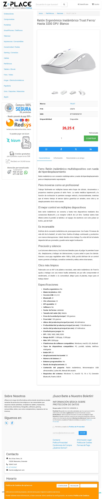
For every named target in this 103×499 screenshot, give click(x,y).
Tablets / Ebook (10, 69)
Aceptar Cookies (89, 486)
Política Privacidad (60, 443)
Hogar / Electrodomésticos (14, 80)
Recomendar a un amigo (75, 158)
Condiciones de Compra (62, 445)
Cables (6, 58)
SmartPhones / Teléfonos (13, 30)
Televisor (7, 36)
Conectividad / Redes (12, 47)
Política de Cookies (81, 495)
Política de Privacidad (76, 427)
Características (44, 158)
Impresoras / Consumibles (13, 41)
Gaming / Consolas (11, 53)
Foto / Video (8, 75)
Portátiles (7, 25)
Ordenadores (9, 14)
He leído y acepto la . (70, 427)
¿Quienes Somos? (60, 448)
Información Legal (84, 440)
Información (58, 158)
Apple (6, 97)
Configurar (62, 486)
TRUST (72, 104)
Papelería (7, 86)
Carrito (96, 4)
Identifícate (84, 4)
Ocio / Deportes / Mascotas (14, 91)
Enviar (82, 433)
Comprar (91, 138)
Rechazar (74, 486)
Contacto (56, 440)
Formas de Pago (83, 445)
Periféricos (8, 64)
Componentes (9, 19)
